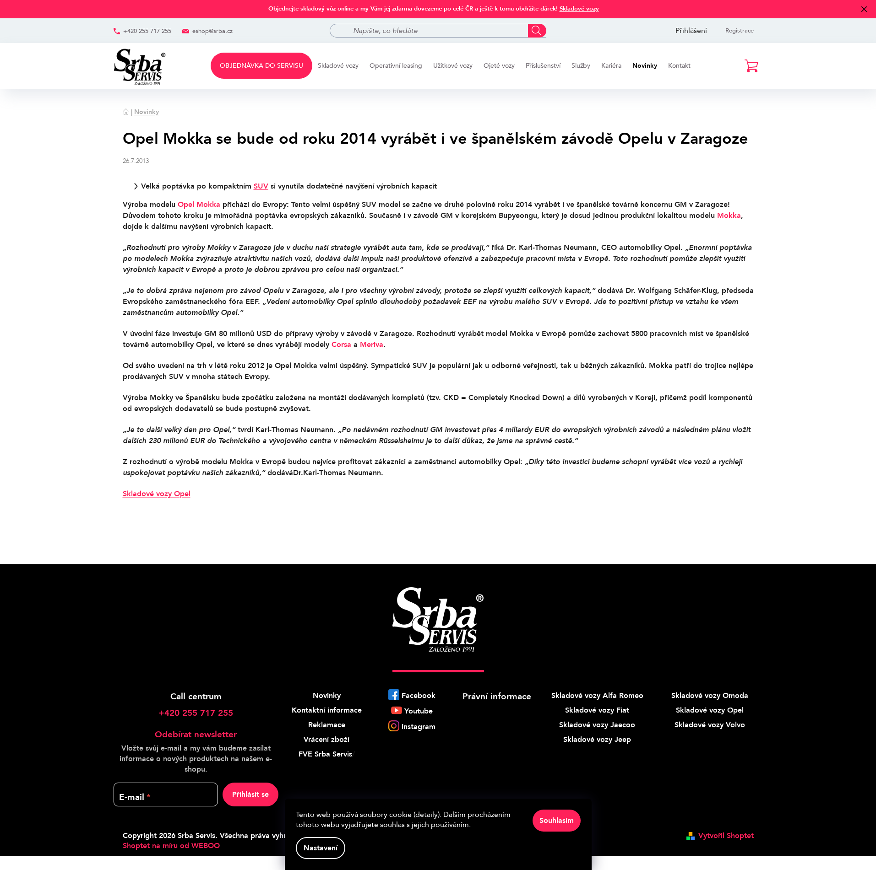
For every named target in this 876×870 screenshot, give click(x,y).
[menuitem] (261, 66)
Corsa (341, 345)
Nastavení (320, 848)
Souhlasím (556, 821)
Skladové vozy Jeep (597, 740)
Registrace (739, 31)
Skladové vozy (579, 9)
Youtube (418, 711)
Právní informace (496, 696)
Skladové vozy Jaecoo (597, 725)
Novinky (327, 696)
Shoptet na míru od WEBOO (171, 846)
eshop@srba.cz (212, 31)
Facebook (418, 696)
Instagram (418, 727)
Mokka (729, 216)
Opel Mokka (199, 205)
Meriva (371, 345)
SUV (261, 186)
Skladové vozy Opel (156, 494)
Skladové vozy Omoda (709, 696)
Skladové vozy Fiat (597, 710)
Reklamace (326, 725)
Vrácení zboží (326, 740)
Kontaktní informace (327, 710)
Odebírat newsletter (196, 734)
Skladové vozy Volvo (710, 725)
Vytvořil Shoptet (726, 836)
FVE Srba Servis (325, 754)
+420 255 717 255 (147, 31)
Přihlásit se (250, 794)
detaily (426, 815)
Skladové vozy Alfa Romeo (597, 696)
